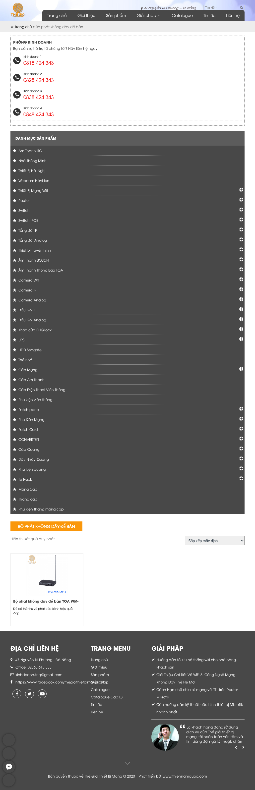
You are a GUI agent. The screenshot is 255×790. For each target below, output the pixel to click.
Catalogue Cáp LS (107, 696)
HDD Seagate (29, 349)
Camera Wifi (28, 280)
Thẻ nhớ (24, 359)
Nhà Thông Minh (32, 160)
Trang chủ (57, 15)
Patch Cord (27, 429)
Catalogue (182, 15)
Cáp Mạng (27, 369)
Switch (23, 210)
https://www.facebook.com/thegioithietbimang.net (59, 681)
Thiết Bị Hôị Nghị (31, 170)
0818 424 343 (38, 62)
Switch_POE (27, 220)
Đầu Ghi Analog (31, 319)
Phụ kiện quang (31, 469)
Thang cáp (27, 499)
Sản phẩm (116, 15)
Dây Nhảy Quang (33, 459)
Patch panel (28, 409)
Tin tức (209, 15)
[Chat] (8, 772)
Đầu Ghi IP (26, 309)
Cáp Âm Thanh (31, 379)
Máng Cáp (27, 489)
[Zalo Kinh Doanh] (8, 745)
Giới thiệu (86, 15)
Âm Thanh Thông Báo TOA (40, 270)
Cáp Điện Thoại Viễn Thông (41, 389)
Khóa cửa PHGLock (34, 329)
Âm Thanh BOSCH (33, 260)
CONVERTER (28, 439)
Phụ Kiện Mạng (30, 419)
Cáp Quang (28, 449)
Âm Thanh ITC (29, 150)
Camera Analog (31, 299)
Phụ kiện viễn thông (34, 399)
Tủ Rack (24, 479)
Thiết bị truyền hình (34, 250)
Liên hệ (233, 15)
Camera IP (26, 289)
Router (23, 200)
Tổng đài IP (27, 230)
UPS (20, 339)
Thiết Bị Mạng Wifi (32, 190)
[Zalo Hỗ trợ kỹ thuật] (8, 758)
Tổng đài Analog (32, 240)
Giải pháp (146, 15)
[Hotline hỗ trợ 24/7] (8, 785)
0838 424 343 (38, 96)
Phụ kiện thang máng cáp (40, 509)
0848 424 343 (38, 114)
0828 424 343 (38, 79)
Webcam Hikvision (33, 180)
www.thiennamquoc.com (185, 776)
